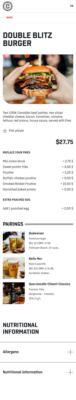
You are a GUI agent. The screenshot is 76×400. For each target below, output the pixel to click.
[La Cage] (7, 6)
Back (9, 17)
